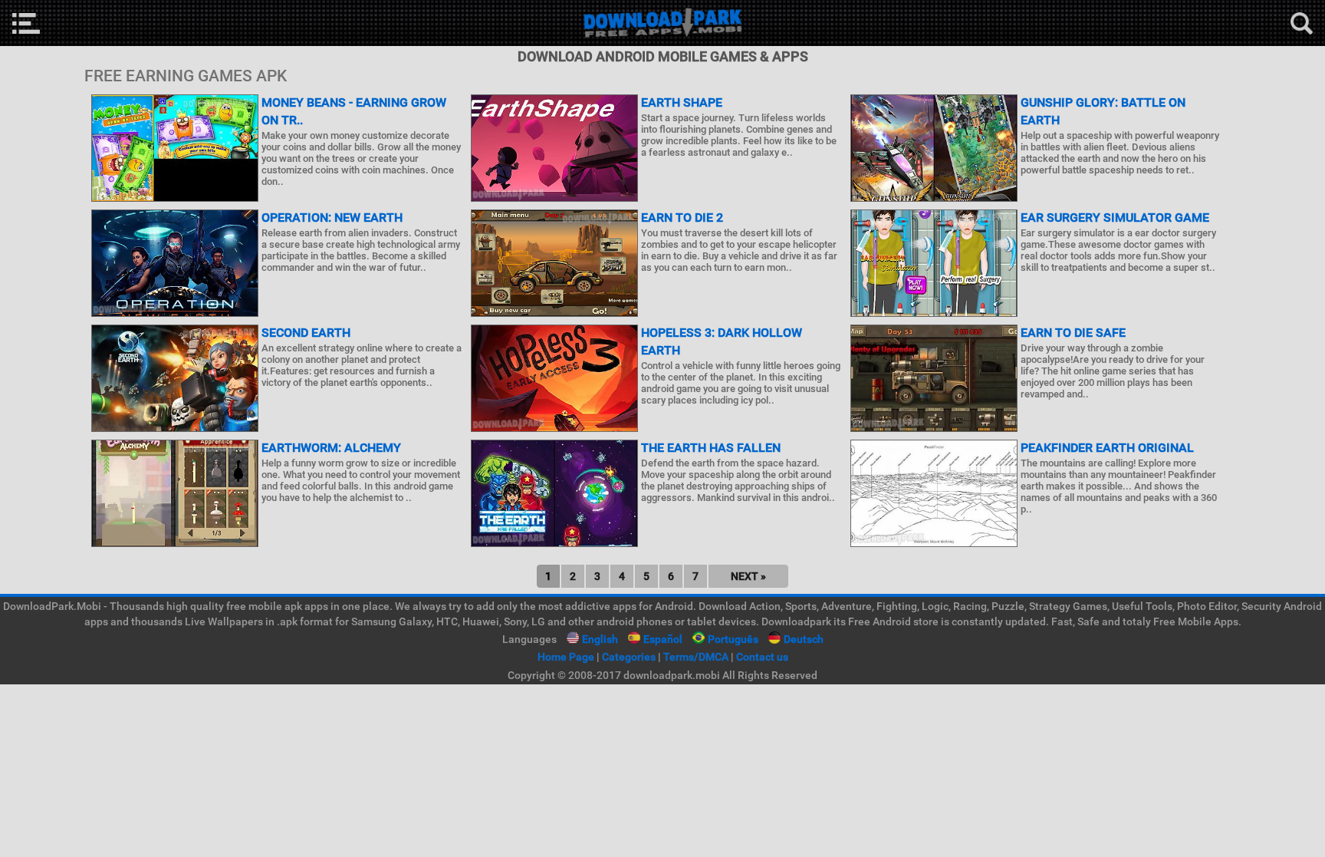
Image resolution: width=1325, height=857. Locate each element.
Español (662, 639)
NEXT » (748, 576)
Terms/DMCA (695, 657)
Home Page (566, 657)
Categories (629, 657)
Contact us (762, 657)
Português (733, 639)
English (600, 639)
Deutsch (804, 639)
